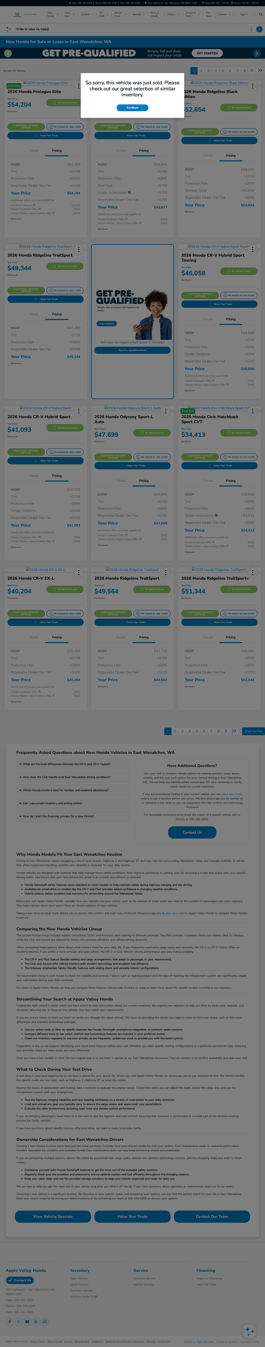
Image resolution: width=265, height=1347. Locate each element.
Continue (132, 108)
